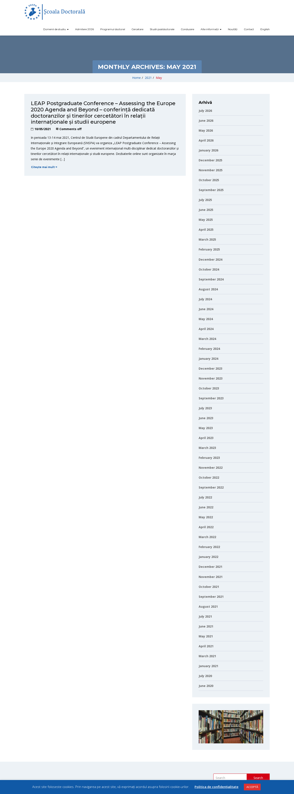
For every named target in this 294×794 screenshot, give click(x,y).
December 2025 (210, 160)
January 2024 (208, 359)
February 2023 (209, 458)
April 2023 (206, 438)
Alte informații (210, 29)
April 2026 (206, 140)
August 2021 (208, 606)
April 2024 (206, 329)
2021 (148, 78)
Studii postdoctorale (162, 29)
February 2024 (209, 349)
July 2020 (205, 676)
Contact (249, 29)
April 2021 (206, 646)
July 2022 (205, 497)
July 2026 (205, 111)
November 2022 (211, 468)
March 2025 (207, 239)
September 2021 (211, 597)
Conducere (187, 29)
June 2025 (206, 210)
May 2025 (206, 220)
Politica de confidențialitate (216, 787)
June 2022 (206, 507)
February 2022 (209, 547)
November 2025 (211, 170)
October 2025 (209, 180)
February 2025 (209, 249)
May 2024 (206, 319)
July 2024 (205, 299)
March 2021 (207, 656)
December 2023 (210, 368)
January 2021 (208, 666)
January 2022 (208, 557)
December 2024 (210, 259)
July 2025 (205, 200)
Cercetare (137, 29)
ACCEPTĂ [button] (252, 787)
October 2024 (209, 269)
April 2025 (206, 229)
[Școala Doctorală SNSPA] (54, 12)
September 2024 (211, 279)
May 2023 (206, 428)
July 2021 (205, 616)
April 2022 (206, 527)
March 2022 (207, 537)
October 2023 (209, 388)
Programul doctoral (112, 29)
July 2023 (205, 408)
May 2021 (206, 636)
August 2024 (208, 289)
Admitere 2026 (84, 29)
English (265, 29)
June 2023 (206, 418)
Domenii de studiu (55, 29)
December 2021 (210, 567)
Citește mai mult (43, 167)
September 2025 (211, 190)
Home (136, 78)
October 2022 (209, 477)
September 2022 (211, 487)
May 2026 (206, 130)
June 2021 (206, 626)
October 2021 (209, 587)
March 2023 (207, 448)
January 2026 (208, 150)
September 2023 (211, 398)
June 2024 (206, 309)
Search (258, 778)
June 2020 (206, 686)
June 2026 (206, 120)
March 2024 (207, 339)
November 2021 (211, 577)
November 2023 (211, 378)
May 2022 (206, 517)
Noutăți (232, 29)
